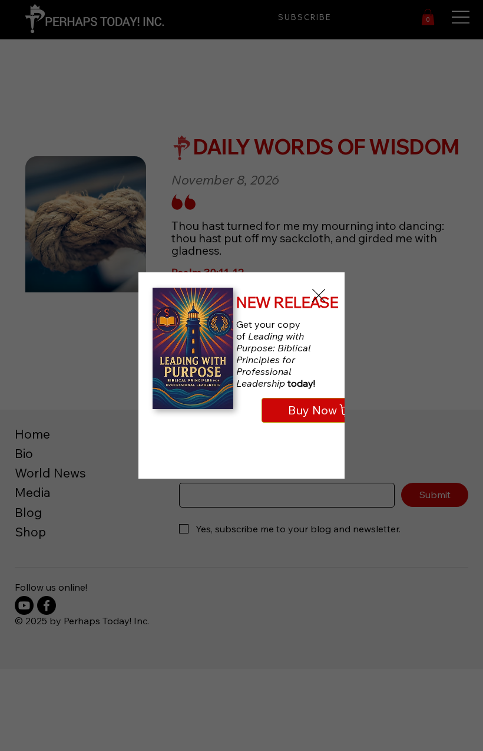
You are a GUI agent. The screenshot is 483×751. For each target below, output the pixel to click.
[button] (318, 296)
